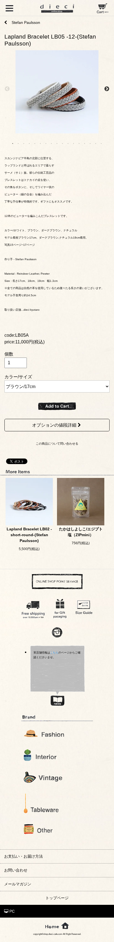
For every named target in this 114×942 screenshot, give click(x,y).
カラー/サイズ (18, 376)
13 (79, 143)
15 (90, 143)
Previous (7, 89)
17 (101, 143)
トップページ (57, 898)
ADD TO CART (57, 406)
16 (96, 143)
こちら (54, 652)
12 (73, 143)
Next (106, 89)
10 (62, 143)
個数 (8, 354)
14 (84, 143)
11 (68, 143)
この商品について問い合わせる (57, 443)
